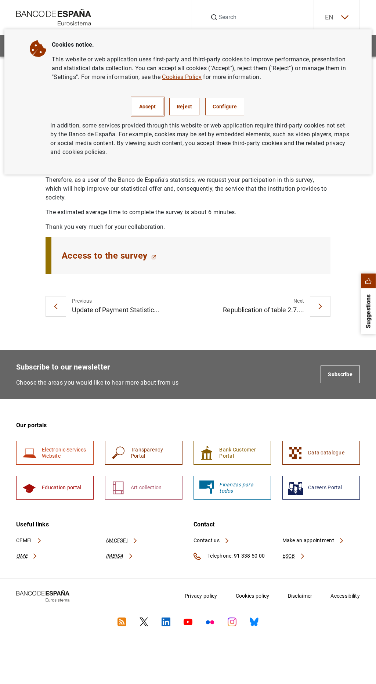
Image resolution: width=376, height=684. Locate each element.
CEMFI (24, 540)
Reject (184, 106)
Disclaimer (300, 596)
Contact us (207, 540)
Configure (225, 106)
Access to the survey (105, 256)
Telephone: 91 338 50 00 (235, 556)
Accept (147, 106)
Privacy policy (201, 596)
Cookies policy (253, 596)
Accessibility (345, 596)
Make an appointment (309, 540)
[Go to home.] (53, 16)
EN (329, 17)
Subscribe (340, 374)
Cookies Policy (181, 76)
